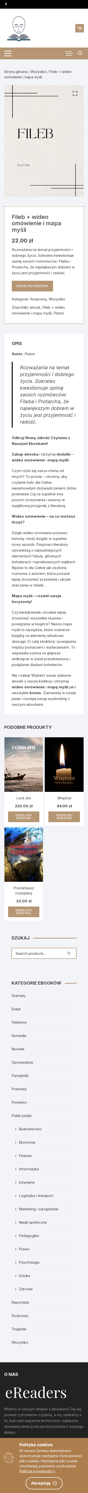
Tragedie (18, 1329)
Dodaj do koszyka (32, 286)
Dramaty (18, 995)
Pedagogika (29, 1235)
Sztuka (24, 1275)
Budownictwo (30, 1129)
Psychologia (29, 1262)
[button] (75, 93)
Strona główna (15, 72)
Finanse (25, 1155)
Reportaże (20, 1302)
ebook (35, 307)
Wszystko (38, 72)
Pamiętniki (20, 1075)
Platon (59, 313)
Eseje (16, 1009)
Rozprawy (38, 299)
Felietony (19, 1022)
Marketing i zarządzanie (38, 1209)
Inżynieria (26, 1182)
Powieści (19, 1102)
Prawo (24, 1249)
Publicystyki (21, 1115)
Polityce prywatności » (37, 1471)
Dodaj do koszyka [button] (24, 816)
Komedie (18, 1035)
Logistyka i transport (36, 1195)
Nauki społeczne (33, 1222)
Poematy (19, 1089)
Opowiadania (22, 1062)
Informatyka (29, 1169)
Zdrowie (26, 1289)
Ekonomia (27, 1142)
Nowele (17, 1049)
